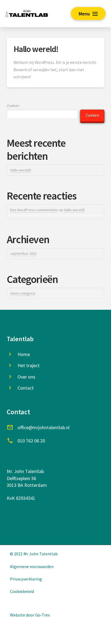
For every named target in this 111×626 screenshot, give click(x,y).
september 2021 (23, 253)
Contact (26, 388)
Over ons (26, 377)
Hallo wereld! (36, 49)
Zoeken (13, 105)
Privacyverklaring (26, 579)
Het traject (29, 365)
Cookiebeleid (22, 591)
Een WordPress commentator (34, 209)
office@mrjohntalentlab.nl (44, 427)
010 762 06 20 (31, 441)
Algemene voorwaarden (32, 566)
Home (24, 354)
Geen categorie (23, 293)
